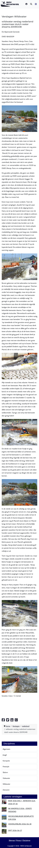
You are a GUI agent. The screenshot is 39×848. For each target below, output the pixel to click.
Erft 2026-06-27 (15, 830)
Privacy (18, 840)
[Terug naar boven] (35, 843)
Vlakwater (6, 778)
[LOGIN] (26, 4)
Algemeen (6, 749)
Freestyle (6, 767)
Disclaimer (26, 840)
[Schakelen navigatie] (35, 4)
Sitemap (12, 840)
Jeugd (5, 755)
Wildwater (6, 784)
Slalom (5, 772)
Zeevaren (6, 790)
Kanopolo (6, 761)
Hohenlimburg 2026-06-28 (19, 824)
